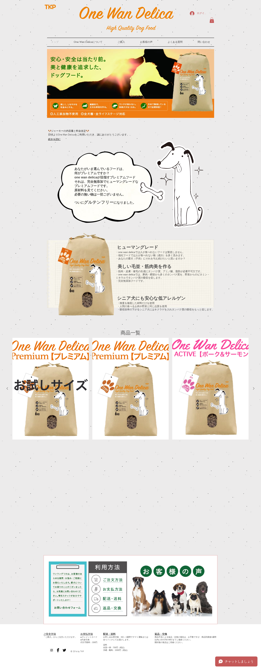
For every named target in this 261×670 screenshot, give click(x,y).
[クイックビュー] (50, 389)
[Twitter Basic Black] (64, 650)
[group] (130, 389)
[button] (212, 20)
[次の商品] (254, 388)
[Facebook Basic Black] (58, 650)
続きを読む (54, 139)
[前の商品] (7, 388)
